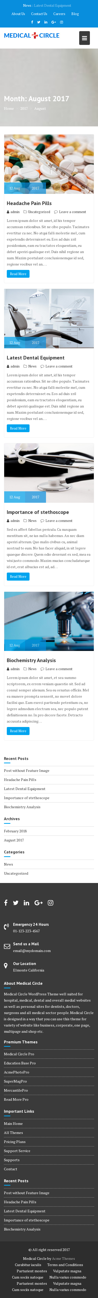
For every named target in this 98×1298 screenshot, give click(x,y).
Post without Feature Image (26, 770)
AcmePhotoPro (16, 1072)
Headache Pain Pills (29, 203)
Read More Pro (16, 1099)
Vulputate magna (67, 1270)
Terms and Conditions (65, 1264)
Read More (18, 273)
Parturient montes (32, 1270)
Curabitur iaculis (28, 1264)
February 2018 (15, 830)
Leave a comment (72, 211)
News (32, 366)
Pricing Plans (15, 1141)
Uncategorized (39, 211)
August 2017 (14, 840)
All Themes (13, 1132)
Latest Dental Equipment (52, 5)
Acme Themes (63, 1258)
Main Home (13, 1123)
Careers (59, 13)
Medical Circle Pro (19, 1053)
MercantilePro (16, 1090)
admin (15, 211)
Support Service (17, 1150)
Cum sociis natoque (27, 1277)
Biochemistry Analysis (31, 660)
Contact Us (39, 13)
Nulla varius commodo (67, 1277)
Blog (75, 13)
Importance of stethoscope (38, 512)
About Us (18, 13)
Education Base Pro (20, 1063)
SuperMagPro (15, 1081)
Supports (12, 1159)
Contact (10, 1168)
